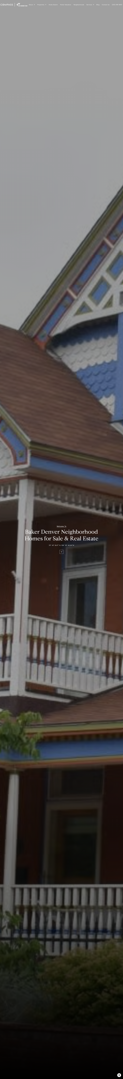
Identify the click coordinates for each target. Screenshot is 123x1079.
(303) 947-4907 (117, 5)
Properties (40, 5)
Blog (97, 5)
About (31, 5)
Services (89, 5)
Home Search (53, 5)
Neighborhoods (79, 5)
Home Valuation (65, 5)
